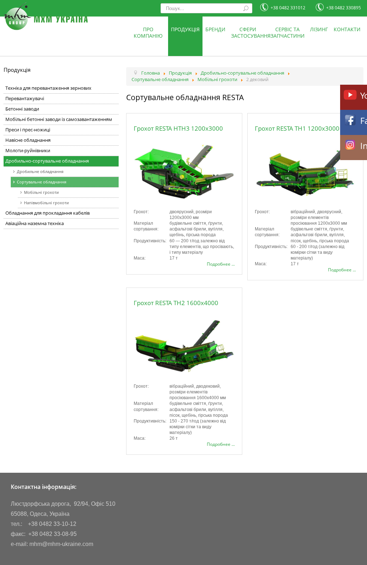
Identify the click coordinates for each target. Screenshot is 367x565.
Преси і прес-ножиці (27, 130)
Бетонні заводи (22, 109)
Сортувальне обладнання (41, 182)
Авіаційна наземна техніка (34, 223)
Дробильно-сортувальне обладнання (47, 161)
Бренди (215, 29)
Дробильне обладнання (40, 171)
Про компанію (148, 32)
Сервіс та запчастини (288, 32)
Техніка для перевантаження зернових (48, 88)
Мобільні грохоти (41, 192)
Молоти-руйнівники (27, 151)
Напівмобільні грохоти (46, 202)
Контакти (347, 29)
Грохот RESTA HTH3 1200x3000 (178, 128)
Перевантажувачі (24, 98)
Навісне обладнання (28, 140)
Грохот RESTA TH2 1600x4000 (176, 303)
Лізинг (319, 29)
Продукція (185, 29)
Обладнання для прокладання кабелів (47, 213)
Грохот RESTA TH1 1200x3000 (297, 128)
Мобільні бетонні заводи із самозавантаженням (58, 119)
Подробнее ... (221, 264)
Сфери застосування (249, 32)
